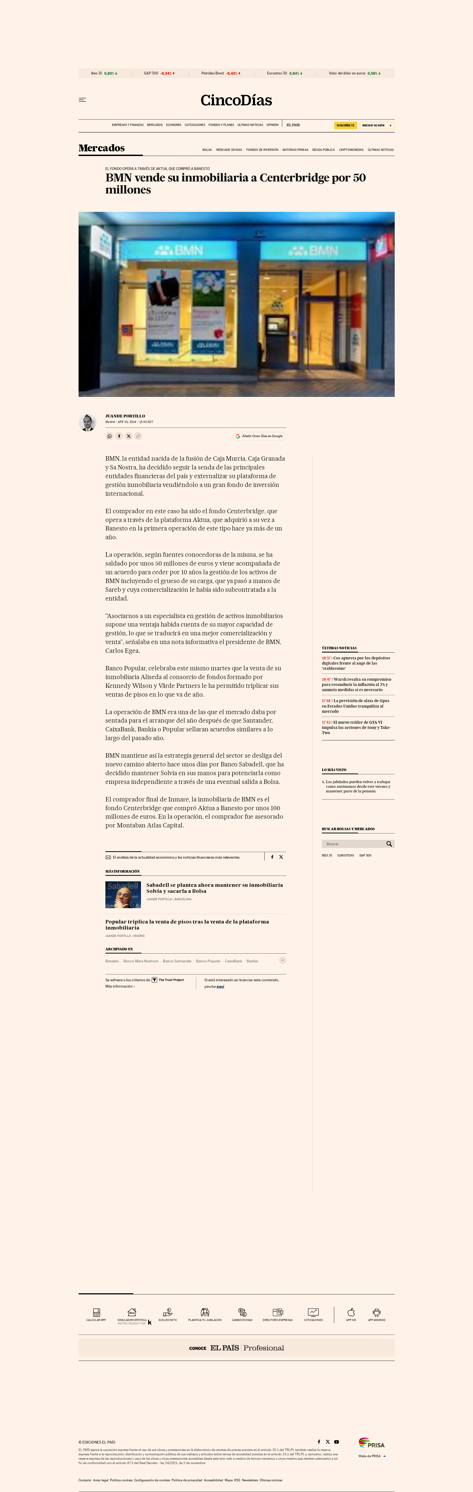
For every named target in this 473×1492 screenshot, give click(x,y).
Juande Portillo (125, 416)
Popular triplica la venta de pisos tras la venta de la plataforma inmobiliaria (187, 925)
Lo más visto (334, 770)
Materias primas (295, 150)
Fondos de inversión (262, 150)
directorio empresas (278, 1319)
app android (376, 1319)
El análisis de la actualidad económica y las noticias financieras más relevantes (176, 857)
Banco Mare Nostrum (140, 961)
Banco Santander (177, 961)
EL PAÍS (291, 123)
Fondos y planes (221, 125)
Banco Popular (208, 961)
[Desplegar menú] (82, 100)
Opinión (272, 125)
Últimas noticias (250, 125)
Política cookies (121, 1480)
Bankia (252, 961)
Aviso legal (100, 1480)
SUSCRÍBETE (346, 125)
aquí (220, 986)
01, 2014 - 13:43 (135, 422)
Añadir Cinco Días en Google (262, 436)
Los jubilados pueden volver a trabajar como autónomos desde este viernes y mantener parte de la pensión (358, 786)
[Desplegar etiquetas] (282, 960)
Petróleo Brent (212, 73)
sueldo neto (167, 1319)
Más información (119, 986)
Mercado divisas (229, 150)
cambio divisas (242, 1319)
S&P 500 (151, 73)
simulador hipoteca (132, 1319)
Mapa (229, 1480)
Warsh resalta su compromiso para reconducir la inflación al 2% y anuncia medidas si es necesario (356, 684)
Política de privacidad (187, 1480)
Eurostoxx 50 (277, 73)
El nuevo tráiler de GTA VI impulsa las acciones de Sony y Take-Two (356, 727)
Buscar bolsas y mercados (348, 829)
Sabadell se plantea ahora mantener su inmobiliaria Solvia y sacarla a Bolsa (214, 888)
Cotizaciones (195, 125)
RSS (237, 1480)
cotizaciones (313, 1319)
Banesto (112, 961)
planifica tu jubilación (205, 1319)
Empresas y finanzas (127, 125)
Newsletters (250, 1480)
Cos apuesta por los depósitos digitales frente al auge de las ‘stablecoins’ (356, 663)
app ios (351, 1319)
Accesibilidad (213, 1480)
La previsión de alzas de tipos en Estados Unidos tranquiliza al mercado (356, 706)
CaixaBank (233, 961)
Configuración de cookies (152, 1480)
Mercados (155, 125)
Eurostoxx (346, 855)
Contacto (85, 1480)
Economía (173, 125)
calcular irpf (96, 1319)
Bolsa (207, 150)
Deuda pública (323, 150)
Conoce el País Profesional (237, 1348)
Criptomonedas (351, 150)
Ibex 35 (96, 73)
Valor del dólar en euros (347, 73)
